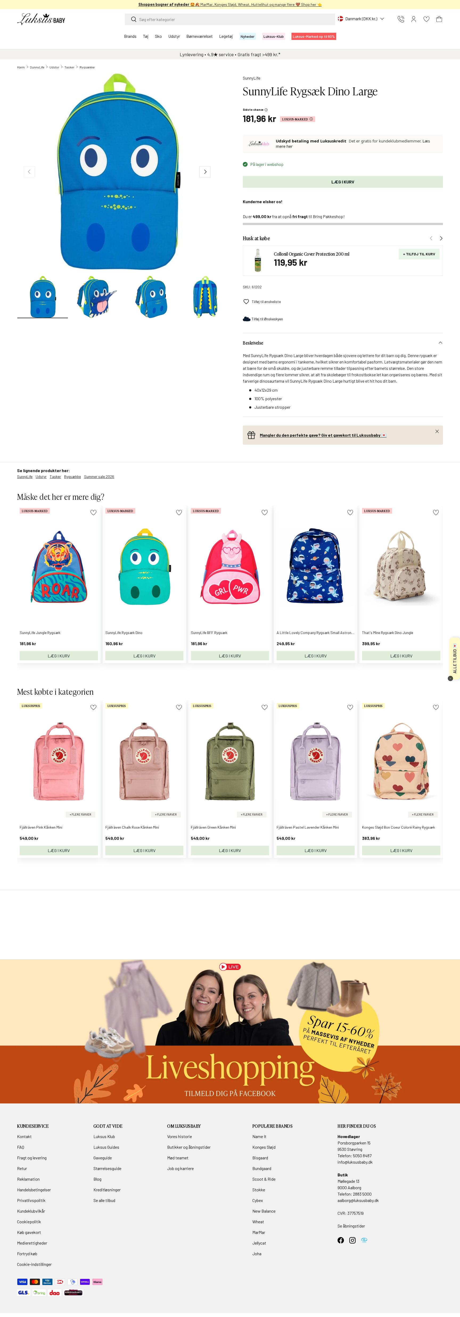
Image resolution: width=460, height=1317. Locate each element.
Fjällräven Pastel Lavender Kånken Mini (308, 827)
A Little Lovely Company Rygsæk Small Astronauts (318, 632)
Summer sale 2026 (99, 476)
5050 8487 (362, 1155)
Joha (256, 1253)
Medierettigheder (32, 1242)
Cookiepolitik (29, 1221)
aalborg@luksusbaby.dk (358, 1200)
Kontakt (24, 1136)
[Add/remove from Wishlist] (93, 512)
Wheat (258, 1221)
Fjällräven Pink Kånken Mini (41, 827)
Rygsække (87, 67)
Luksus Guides (106, 1147)
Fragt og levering (32, 1157)
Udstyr (174, 36)
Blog (97, 1178)
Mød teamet (177, 1157)
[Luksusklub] (259, 143)
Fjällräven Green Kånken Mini (213, 827)
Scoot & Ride (264, 1178)
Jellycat (259, 1242)
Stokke (258, 1189)
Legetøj (226, 36)
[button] (439, 19)
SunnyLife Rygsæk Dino (123, 632)
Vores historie (179, 1136)
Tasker (69, 67)
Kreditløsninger (107, 1189)
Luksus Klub (104, 1136)
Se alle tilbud (104, 1200)
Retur (22, 1168)
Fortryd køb (27, 1253)
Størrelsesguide (107, 1168)
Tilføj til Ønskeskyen (267, 319)
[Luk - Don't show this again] (450, 678)
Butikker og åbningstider (189, 1147)
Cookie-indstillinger (34, 1264)
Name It (259, 1136)
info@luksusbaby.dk (355, 1161)
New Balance (264, 1210)
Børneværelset (199, 36)
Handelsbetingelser (34, 1189)
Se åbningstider (351, 1225)
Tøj (146, 36)
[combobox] (230, 19)
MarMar (258, 1232)
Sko (158, 36)
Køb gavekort (29, 1232)
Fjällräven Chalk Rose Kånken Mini (132, 827)
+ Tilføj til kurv (419, 254)
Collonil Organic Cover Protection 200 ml (311, 254)
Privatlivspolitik (31, 1200)
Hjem (21, 67)
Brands (130, 36)
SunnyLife (37, 67)
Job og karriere (180, 1168)
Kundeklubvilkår (31, 1210)
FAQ (20, 1147)
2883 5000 (362, 1193)
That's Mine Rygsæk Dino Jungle (387, 632)
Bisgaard (260, 1157)
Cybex (257, 1200)
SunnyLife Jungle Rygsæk (40, 632)
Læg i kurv (342, 181)
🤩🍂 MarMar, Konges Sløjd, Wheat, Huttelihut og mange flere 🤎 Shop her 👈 (230, 4)
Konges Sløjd (264, 1147)
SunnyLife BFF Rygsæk (209, 632)
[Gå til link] (230, 1031)
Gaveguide (102, 1157)
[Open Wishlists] (426, 19)
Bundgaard (261, 1168)
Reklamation (28, 1178)
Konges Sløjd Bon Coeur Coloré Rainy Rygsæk (398, 827)
